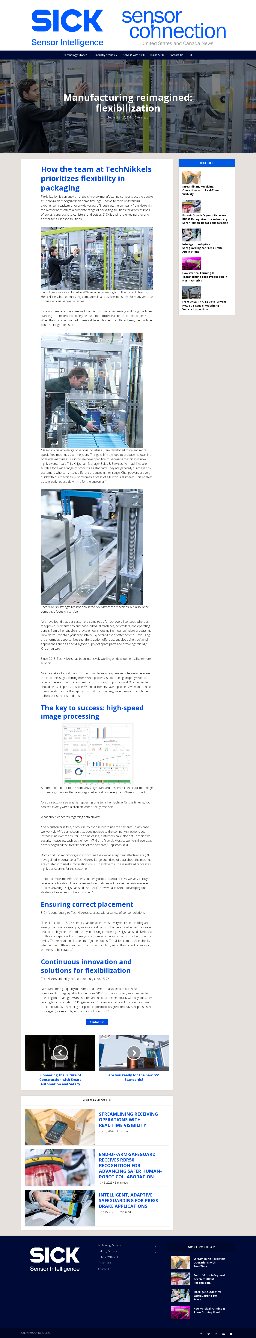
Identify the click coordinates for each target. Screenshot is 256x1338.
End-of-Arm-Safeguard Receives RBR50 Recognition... (209, 1278)
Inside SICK (157, 55)
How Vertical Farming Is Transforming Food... (209, 1310)
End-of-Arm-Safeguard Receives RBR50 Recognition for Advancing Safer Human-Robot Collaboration (130, 1165)
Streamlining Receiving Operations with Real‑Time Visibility (128, 1119)
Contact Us (176, 55)
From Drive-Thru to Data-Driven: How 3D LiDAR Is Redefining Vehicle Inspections (204, 305)
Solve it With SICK (134, 55)
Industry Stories (105, 55)
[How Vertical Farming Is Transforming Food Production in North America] (193, 263)
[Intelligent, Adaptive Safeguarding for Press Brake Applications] (193, 235)
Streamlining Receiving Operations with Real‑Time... (209, 1262)
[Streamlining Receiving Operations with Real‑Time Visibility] (193, 177)
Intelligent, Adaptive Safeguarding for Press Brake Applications (128, 1200)
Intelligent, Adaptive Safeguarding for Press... (208, 1295)
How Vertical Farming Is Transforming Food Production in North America (204, 276)
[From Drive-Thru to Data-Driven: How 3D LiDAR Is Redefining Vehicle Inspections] (193, 292)
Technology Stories (75, 55)
